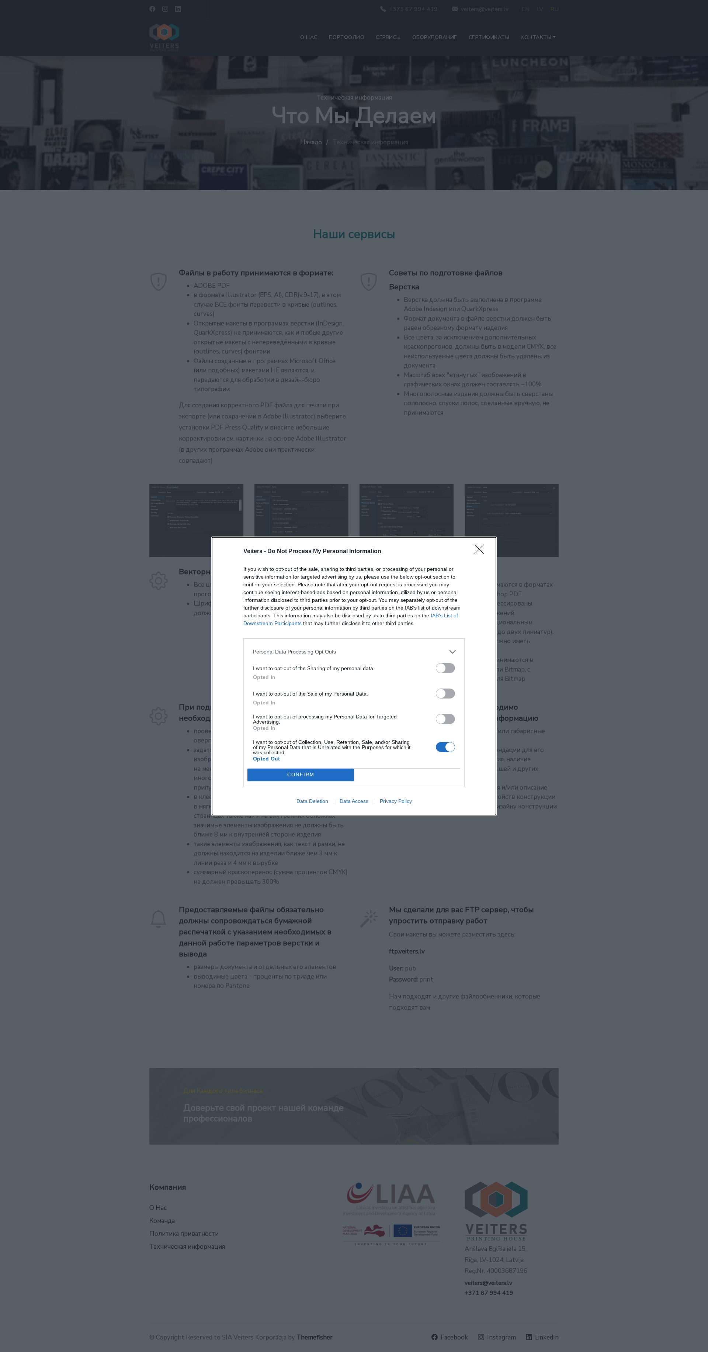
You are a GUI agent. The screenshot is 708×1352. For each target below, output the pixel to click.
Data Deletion (312, 801)
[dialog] (354, 676)
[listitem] (354, 652)
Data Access (354, 801)
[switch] (445, 668)
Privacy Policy (396, 801)
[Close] (482, 552)
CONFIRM (301, 774)
